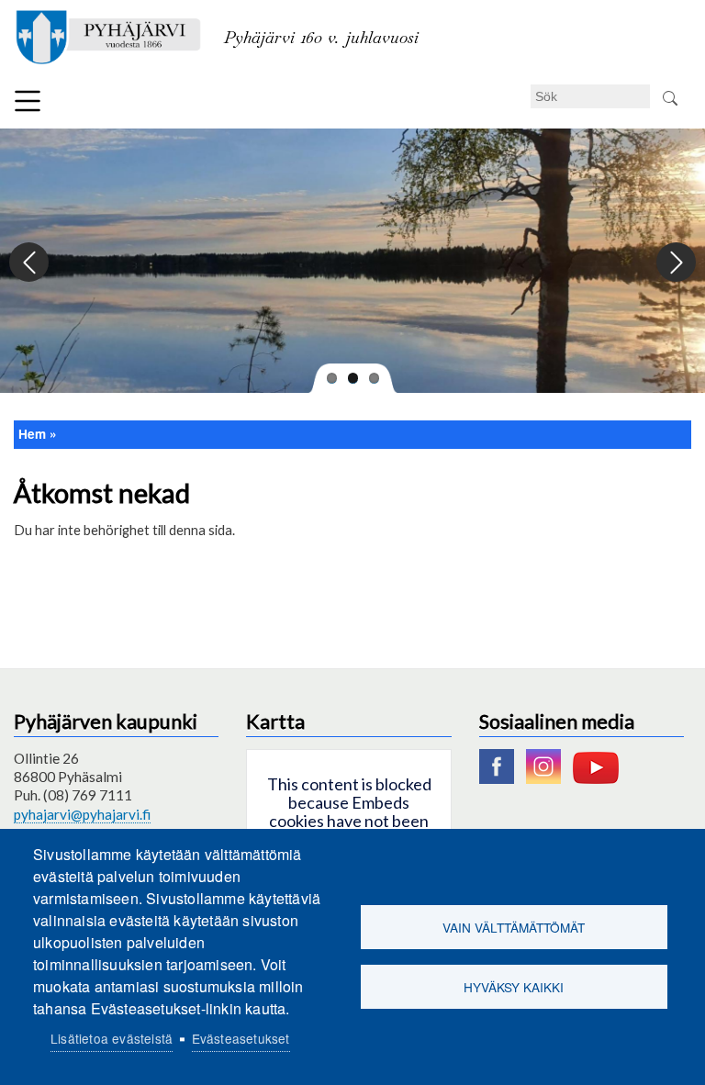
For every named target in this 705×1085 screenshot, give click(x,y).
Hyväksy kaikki (514, 987)
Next (675, 263)
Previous (29, 263)
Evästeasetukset (241, 1038)
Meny (27, 101)
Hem (32, 433)
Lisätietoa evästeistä (111, 1038)
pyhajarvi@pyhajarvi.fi (82, 814)
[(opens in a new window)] (501, 778)
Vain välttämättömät (513, 927)
